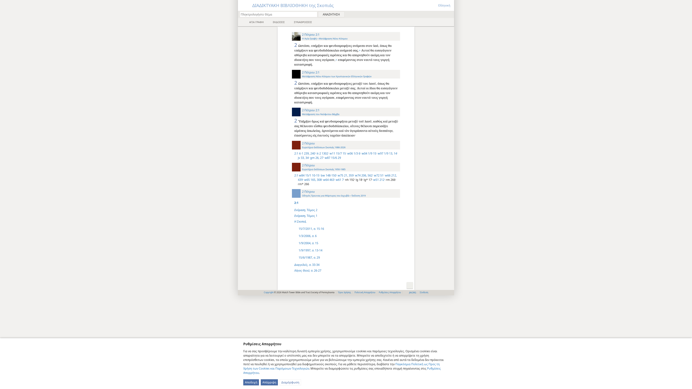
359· (351, 175)
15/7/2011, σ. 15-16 (311, 229)
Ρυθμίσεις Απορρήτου (390, 292)
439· (300, 180)
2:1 (296, 153)
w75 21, (342, 175)
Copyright (269, 292)
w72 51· (378, 175)
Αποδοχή (251, 382)
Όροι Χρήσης (344, 292)
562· (370, 175)
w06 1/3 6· (354, 153)
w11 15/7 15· (338, 153)
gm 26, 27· (316, 158)
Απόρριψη (269, 382)
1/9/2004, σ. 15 (308, 243)
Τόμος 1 (305, 216)
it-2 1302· (322, 153)
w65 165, (309, 180)
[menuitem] (450, 14)
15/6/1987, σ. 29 (309, 258)
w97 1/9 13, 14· (387, 153)
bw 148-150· (328, 175)
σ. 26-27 (307, 270)
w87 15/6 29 (332, 158)
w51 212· (378, 180)
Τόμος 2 (305, 210)
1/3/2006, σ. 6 (308, 236)
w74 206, (360, 175)
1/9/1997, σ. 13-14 (310, 250)
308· (319, 180)
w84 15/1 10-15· (309, 175)
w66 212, (390, 175)
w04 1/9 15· (369, 153)
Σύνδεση (424, 292)
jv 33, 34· (303, 158)
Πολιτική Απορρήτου (364, 292)
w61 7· (339, 180)
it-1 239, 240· (307, 153)
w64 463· (328, 180)
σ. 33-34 (307, 265)
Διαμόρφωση (290, 382)
